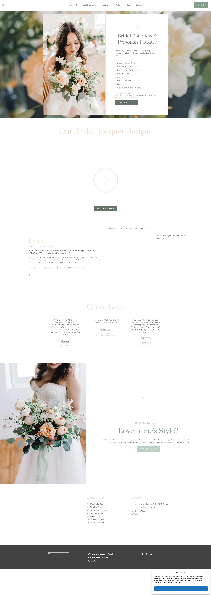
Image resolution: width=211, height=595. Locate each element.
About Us (74, 5)
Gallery (118, 5)
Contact (139, 5)
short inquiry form (132, 440)
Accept (181, 589)
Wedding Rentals (89, 5)
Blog (128, 5)
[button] (207, 572)
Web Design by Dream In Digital (100, 554)
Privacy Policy (93, 561)
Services (105, 5)
